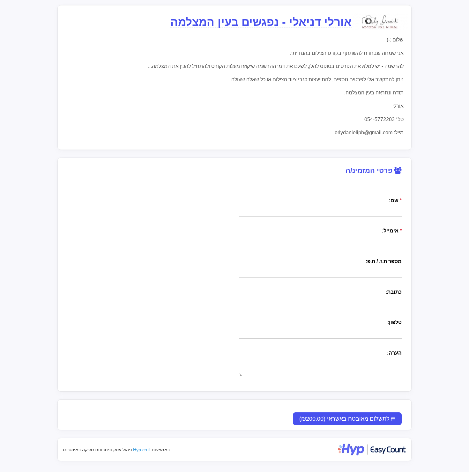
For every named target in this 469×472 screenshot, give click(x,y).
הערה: (394, 353)
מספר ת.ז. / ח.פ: (384, 261)
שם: (395, 200)
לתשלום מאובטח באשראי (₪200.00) (345, 419)
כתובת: (393, 292)
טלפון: (394, 322)
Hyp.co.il (141, 449)
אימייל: (392, 230)
